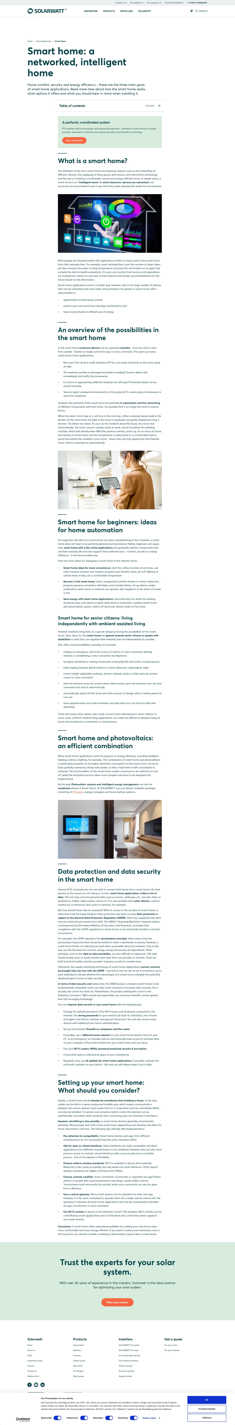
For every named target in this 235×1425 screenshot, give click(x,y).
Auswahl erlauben (206, 1409)
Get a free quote (74, 140)
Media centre (33, 1376)
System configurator (198, 2)
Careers (30, 1366)
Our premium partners (128, 1360)
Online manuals (125, 1366)
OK (206, 1400)
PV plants (78, 792)
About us (31, 1350)
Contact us (32, 1371)
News (29, 1345)
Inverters (77, 1355)
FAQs (29, 1355)
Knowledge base (43, 41)
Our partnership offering (129, 1355)
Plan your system (117, 1302)
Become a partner (126, 1371)
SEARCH (203, 11)
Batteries (77, 1350)
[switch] (84, 1418)
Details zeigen (149, 1418)
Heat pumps (78, 1376)
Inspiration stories (35, 1360)
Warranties (78, 1366)
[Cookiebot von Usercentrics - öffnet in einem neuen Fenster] (23, 1420)
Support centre (125, 1376)
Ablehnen (206, 1418)
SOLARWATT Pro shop (128, 1350)
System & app (79, 1360)
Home (30, 41)
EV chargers (78, 1371)
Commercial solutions (174, 2)
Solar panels (78, 1345)
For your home (170, 1345)
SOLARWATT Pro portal (129, 1345)
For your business (172, 1350)
